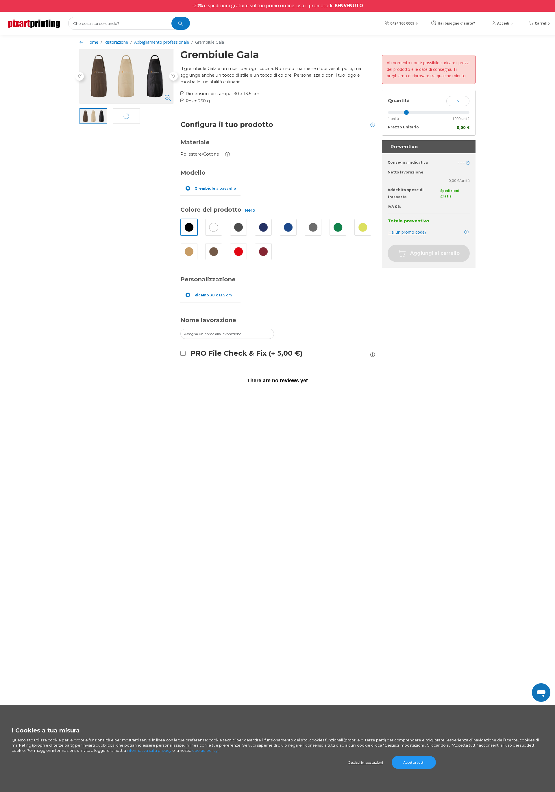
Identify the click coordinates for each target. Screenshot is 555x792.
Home (92, 42)
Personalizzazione (208, 279)
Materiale (195, 142)
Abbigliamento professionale (161, 42)
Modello (193, 172)
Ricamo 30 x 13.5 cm (213, 295)
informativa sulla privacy (149, 750)
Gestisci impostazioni (365, 762)
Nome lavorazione (208, 320)
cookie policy (205, 750)
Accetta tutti (413, 762)
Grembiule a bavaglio (215, 188)
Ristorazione (116, 42)
